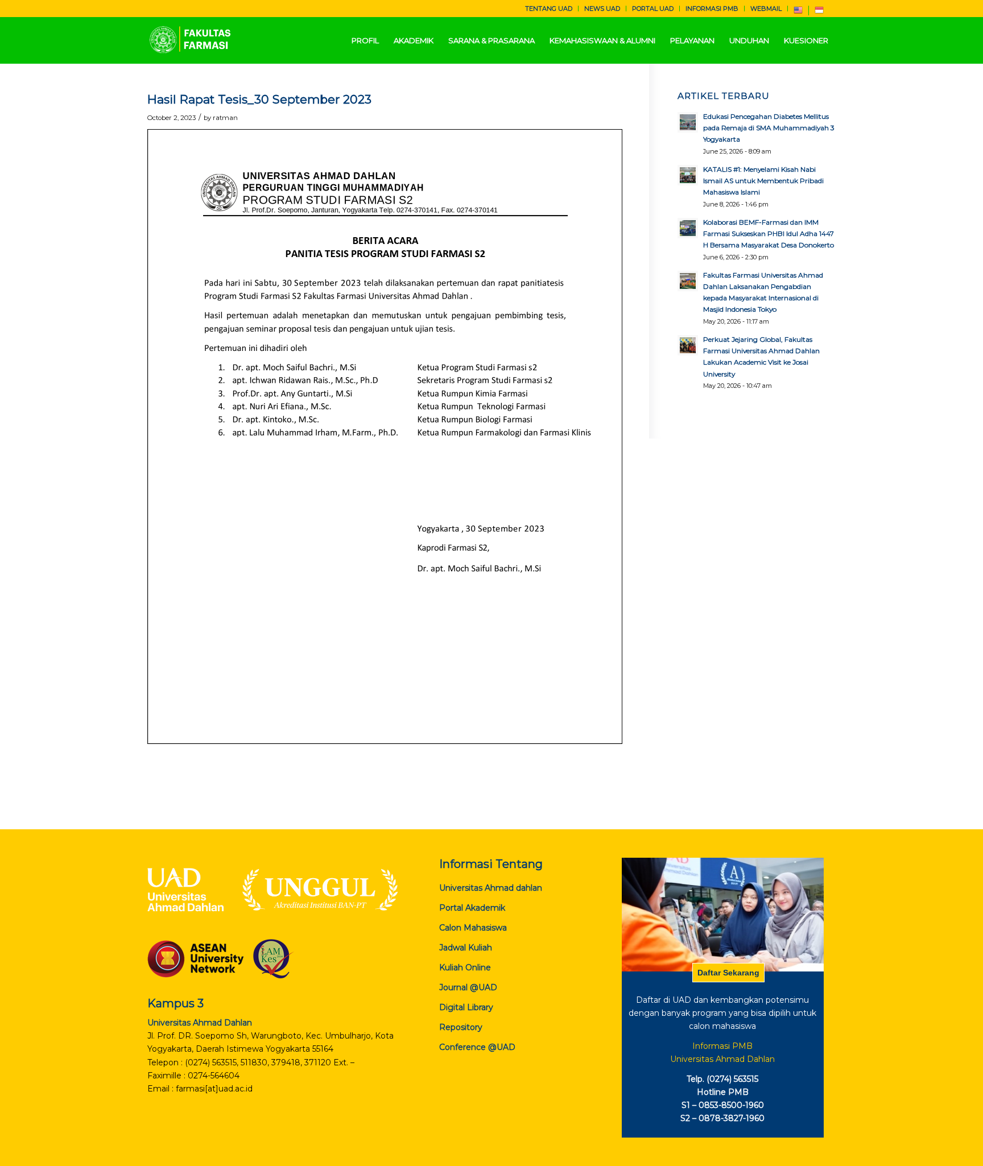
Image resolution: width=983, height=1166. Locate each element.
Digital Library (466, 1007)
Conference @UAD (477, 1047)
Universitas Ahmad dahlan (490, 888)
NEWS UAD (602, 9)
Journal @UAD (468, 987)
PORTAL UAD (653, 9)
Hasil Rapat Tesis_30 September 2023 (259, 99)
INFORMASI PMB (711, 9)
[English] (798, 12)
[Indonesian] (819, 12)
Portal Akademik (472, 908)
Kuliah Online (465, 967)
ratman (225, 118)
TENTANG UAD (548, 9)
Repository (460, 1027)
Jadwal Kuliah (465, 947)
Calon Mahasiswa (473, 928)
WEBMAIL (766, 9)
